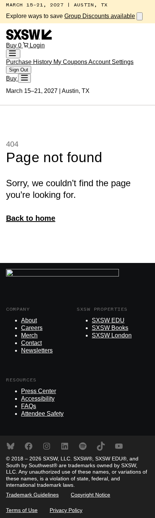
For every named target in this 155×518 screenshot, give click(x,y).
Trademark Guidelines (32, 495)
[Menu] (24, 78)
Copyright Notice (90, 495)
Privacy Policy (66, 510)
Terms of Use (22, 510)
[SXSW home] (29, 38)
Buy (12, 45)
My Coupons (70, 62)
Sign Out (18, 70)
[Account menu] (13, 53)
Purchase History (29, 62)
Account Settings (111, 62)
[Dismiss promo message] (140, 16)
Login (37, 45)
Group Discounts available (99, 16)
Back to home (30, 218)
